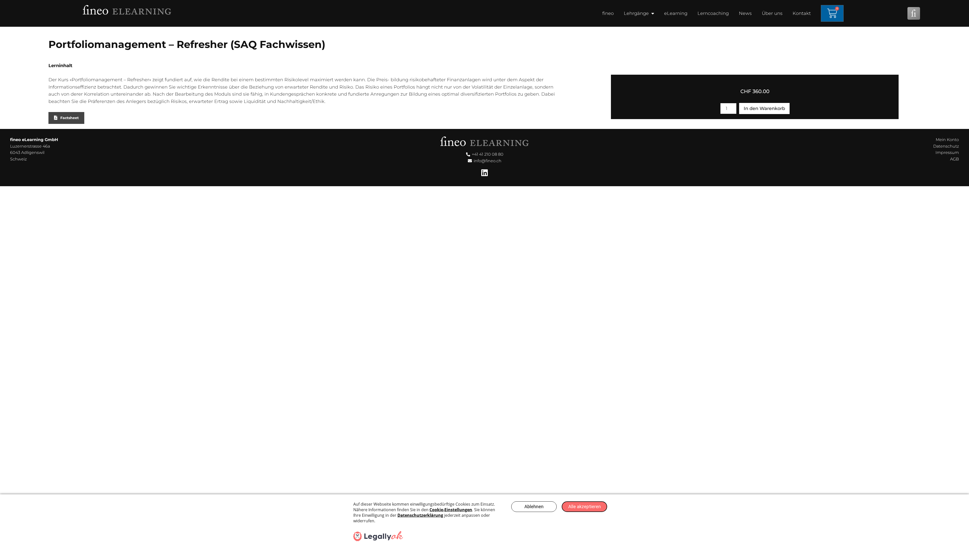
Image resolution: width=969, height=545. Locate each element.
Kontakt (802, 13)
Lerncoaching (713, 13)
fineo (608, 13)
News (745, 13)
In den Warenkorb (764, 108)
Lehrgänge (636, 13)
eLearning (675, 13)
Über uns (772, 13)
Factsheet (69, 118)
